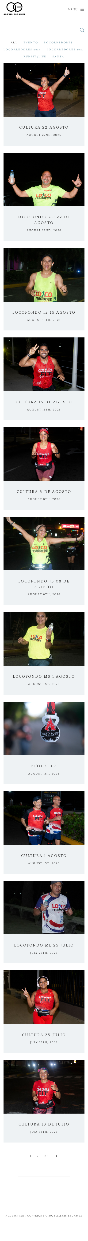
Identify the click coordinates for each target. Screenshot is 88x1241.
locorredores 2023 (22, 49)
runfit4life (34, 56)
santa (58, 56)
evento (30, 42)
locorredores (58, 42)
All (14, 42)
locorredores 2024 (65, 49)
